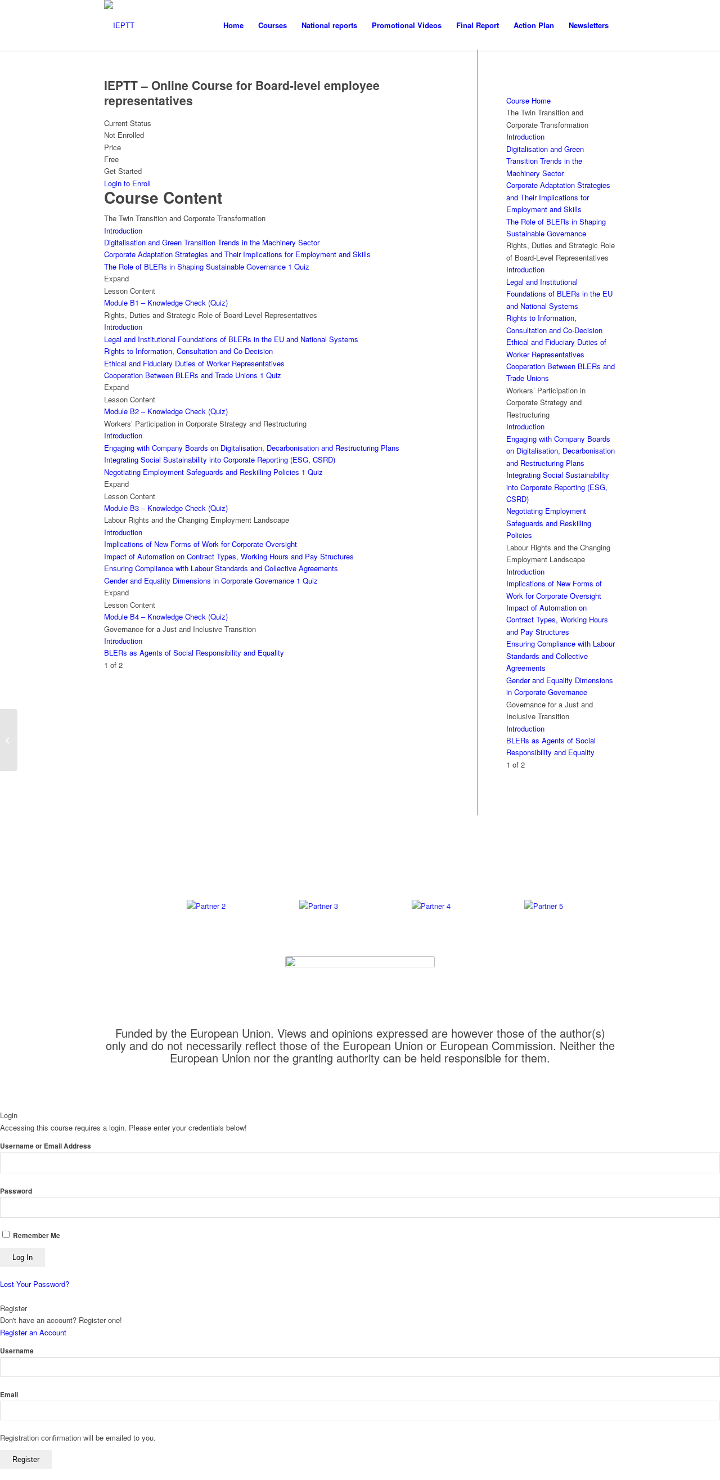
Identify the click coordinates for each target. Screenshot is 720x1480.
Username (17, 1351)
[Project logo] (119, 25)
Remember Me (35, 1235)
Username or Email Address (45, 1146)
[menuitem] (233, 25)
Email (9, 1395)
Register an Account (33, 1332)
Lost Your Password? (34, 1284)
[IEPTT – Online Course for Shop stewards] (8, 740)
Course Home (528, 100)
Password (16, 1191)
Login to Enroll (127, 183)
